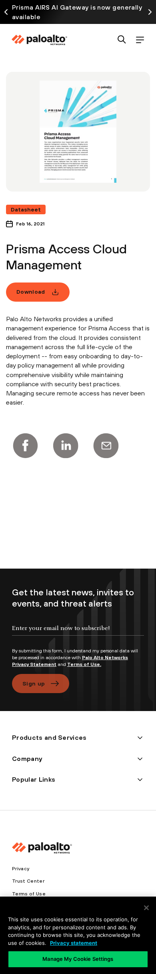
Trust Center (28, 881)
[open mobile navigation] (140, 40)
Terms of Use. (84, 664)
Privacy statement (73, 943)
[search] (122, 40)
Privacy (20, 868)
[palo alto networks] (39, 40)
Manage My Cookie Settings (77, 959)
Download (30, 291)
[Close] (146, 908)
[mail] (106, 445)
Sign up (33, 683)
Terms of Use (29, 894)
